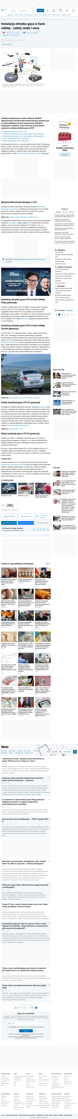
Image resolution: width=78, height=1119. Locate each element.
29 (70, 314)
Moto (50, 15)
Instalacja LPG (6, 488)
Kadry (16, 15)
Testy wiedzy (17, 1087)
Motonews (4, 729)
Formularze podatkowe (69, 1082)
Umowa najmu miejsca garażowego (64, 273)
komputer (43, 385)
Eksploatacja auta (25, 19)
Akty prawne (29, 1072)
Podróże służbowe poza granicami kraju (64, 301)
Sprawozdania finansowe (58, 1065)
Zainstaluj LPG (19, 731)
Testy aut (19, 729)
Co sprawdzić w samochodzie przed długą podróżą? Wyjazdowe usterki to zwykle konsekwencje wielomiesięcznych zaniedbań (64, 224)
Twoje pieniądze (43, 15)
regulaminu (26, 1005)
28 (67, 314)
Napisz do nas (27, 495)
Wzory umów (67, 1080)
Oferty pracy (67, 1086)
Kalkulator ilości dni (60, 263)
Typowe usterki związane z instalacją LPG (23, 195)
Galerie (11, 731)
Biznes (21, 15)
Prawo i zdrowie (30, 1065)
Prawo (35, 15)
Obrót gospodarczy (5, 1058)
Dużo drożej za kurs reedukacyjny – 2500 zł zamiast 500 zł (64, 229)
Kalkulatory (61, 250)
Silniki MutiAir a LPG (16, 407)
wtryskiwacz (15, 488)
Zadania (3, 1078)
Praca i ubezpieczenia (44, 1058)
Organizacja (4, 1074)
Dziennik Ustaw (30, 1074)
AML (53, 1067)
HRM (15, 1063)
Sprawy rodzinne (30, 1054)
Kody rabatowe (67, 1078)
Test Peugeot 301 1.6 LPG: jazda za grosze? (24, 376)
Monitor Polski (29, 1076)
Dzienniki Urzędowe (31, 1078)
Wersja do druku (10, 495)
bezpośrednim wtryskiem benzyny (29, 153)
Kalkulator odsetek (43, 1080)
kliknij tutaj (34, 1016)
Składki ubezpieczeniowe (58, 1078)
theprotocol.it (67, 1084)
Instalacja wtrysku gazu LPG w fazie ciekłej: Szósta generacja (23, 136)
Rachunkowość (4, 1056)
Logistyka (35, 729)
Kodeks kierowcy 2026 (65, 149)
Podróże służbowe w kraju (62, 297)
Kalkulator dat (42, 1074)
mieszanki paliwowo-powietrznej (18, 404)
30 (73, 314)
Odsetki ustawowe (56, 1082)
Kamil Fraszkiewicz (7, 44)
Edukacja (64, 15)
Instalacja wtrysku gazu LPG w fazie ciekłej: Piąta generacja (23, 134)
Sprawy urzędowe (30, 1060)
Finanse (66, 1058)
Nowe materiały (58, 369)
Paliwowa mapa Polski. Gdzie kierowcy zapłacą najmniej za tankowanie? (63, 237)
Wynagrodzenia (17, 1056)
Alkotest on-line (29, 731)
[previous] (16, 986)
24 (56, 314)
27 (65, 314)
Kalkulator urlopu (59, 261)
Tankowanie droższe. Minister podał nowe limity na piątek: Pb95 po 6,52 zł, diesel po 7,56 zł (64, 215)
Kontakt (55, 1093)
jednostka (25, 297)
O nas (2, 1093)
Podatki (3, 1054)
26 (62, 314)
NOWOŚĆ (65, 146)
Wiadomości (67, 1054)
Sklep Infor (29, 1063)
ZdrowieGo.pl (67, 1074)
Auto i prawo (27, 729)
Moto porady (16, 19)
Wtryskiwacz (13, 201)
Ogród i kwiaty (67, 1062)
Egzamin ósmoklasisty (19, 1086)
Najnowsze (65, 212)
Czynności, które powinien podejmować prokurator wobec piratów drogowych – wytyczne (63, 220)
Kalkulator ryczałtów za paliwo (63, 259)
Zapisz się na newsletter (43, 495)
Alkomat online (59, 252)
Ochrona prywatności (11, 1093)
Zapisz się (26, 1009)
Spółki (40, 1056)
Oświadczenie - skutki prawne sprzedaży (63, 279)
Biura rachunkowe (56, 1052)
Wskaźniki (61, 286)
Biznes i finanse (43, 1054)
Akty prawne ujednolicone (32, 1084)
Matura (15, 1084)
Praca (27, 1062)
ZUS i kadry (4, 1060)
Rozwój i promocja (5, 1080)
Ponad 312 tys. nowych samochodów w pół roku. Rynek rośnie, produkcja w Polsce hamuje (65, 242)
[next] (36, 986)
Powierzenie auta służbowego (63, 276)
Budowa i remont (68, 1060)
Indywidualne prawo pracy (20, 1054)
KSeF (69, 15)
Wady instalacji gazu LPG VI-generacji (15, 141)
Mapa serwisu (68, 1093)
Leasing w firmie (43, 1062)
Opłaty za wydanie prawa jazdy (63, 288)
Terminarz (61, 310)
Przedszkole (17, 1074)
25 (59, 314)
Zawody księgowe (5, 1062)
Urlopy (15, 1060)
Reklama (60, 1093)
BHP (15, 1062)
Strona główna (4, 19)
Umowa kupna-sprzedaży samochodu (62, 270)
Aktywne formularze (65, 267)
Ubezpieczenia (17, 1058)
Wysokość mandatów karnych (63, 295)
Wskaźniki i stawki (57, 1072)
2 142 (31, 986)
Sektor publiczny (28, 15)
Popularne (58, 212)
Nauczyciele (17, 1078)
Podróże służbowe (56, 1080)
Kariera (46, 1093)
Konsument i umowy (31, 1058)
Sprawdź (65, 154)
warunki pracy (14, 187)
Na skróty (66, 1072)
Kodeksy (28, 1086)
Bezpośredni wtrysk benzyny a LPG (15, 131)
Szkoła (15, 1076)
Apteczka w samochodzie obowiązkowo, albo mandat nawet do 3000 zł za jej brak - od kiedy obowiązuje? (65, 233)
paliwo (29, 201)
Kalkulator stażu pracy (44, 1082)
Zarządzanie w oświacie (19, 1082)
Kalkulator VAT (42, 1078)
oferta (29, 419)
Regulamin (40, 1093)
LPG (32, 19)
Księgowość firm (5, 1052)
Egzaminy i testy (18, 1080)
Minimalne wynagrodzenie (58, 1076)
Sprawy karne (29, 1056)
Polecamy (56, 468)
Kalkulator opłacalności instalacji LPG (64, 256)
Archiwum (66, 1076)
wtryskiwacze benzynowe (9, 321)
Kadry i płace (4, 1082)
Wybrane (71, 212)
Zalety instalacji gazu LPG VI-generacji (16, 138)
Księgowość (10, 15)
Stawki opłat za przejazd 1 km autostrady (63, 292)
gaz (2, 299)
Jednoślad (4, 731)
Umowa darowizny (60, 283)
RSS (50, 1093)
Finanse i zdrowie (43, 1063)
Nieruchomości (56, 15)
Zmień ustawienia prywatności (27, 1093)
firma (12, 311)
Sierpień (70, 310)
